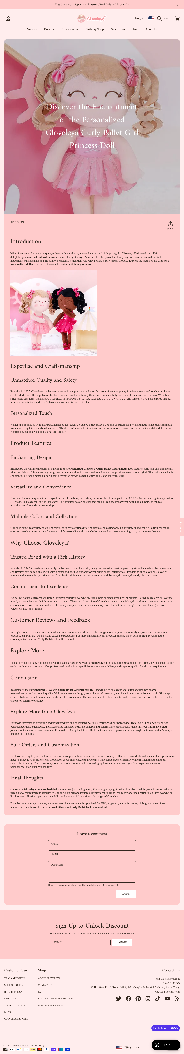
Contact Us (45, 985)
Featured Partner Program (55, 998)
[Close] (178, 5)
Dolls (47, 29)
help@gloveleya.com (168, 978)
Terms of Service (15, 1005)
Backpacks (68, 29)
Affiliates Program (50, 1005)
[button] (165, 18)
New (30, 29)
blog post (147, 635)
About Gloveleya (49, 978)
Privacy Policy (13, 998)
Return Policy (13, 992)
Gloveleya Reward (16, 1018)
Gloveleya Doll (130, 253)
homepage (98, 662)
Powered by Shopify (35, 1045)
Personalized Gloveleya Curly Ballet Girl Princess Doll (100, 468)
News (7, 1012)
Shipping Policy (13, 985)
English (140, 18)
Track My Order (14, 978)
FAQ (40, 992)
